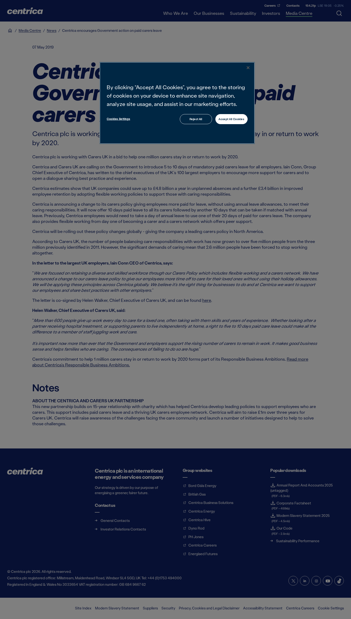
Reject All (196, 119)
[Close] (248, 67)
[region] (177, 103)
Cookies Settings (118, 119)
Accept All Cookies (231, 119)
